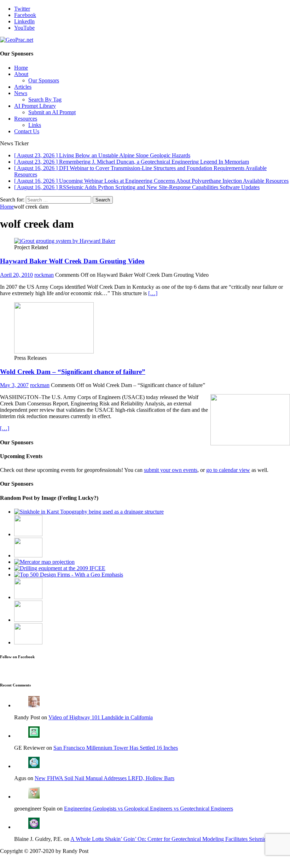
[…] (152, 293)
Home (21, 68)
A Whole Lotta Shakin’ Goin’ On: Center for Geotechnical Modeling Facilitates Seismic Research (179, 839)
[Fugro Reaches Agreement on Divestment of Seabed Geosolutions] (28, 642)
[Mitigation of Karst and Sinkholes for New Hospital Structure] (89, 512)
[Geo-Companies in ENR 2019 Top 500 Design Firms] (68, 575)
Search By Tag (45, 99)
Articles (22, 87)
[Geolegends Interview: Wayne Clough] (28, 620)
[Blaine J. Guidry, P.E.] (34, 827)
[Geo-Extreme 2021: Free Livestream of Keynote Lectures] (28, 555)
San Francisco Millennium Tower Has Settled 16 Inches (115, 748)
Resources (25, 119)
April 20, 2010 (16, 275)
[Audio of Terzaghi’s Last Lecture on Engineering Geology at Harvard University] (28, 597)
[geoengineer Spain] (34, 797)
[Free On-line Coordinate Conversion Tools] (44, 562)
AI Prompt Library (35, 106)
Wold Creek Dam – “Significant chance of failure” (72, 371)
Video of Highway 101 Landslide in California (100, 717)
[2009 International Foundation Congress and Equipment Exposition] (59, 568)
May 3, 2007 (14, 385)
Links (34, 125)
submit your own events (170, 470)
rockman (44, 275)
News (20, 93)
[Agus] (34, 766)
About (21, 74)
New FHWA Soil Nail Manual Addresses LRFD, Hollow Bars (104, 778)
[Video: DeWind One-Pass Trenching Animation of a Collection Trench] (28, 534)
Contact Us (26, 131)
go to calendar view (228, 470)
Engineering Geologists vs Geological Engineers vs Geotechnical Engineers (148, 809)
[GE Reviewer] (34, 736)
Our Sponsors (43, 80)
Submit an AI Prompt (52, 112)
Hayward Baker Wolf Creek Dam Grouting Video (72, 261)
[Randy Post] (34, 705)
